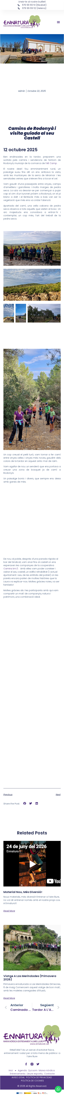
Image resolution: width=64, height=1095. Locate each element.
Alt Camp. (51, 163)
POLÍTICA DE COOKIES (32, 1080)
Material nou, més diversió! (22, 892)
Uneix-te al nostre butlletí (32, 1)
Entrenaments (17, 1073)
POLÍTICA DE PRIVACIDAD (39, 1077)
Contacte (49, 1073)
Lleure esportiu (35, 1073)
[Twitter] (38, 1064)
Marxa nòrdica (47, 1070)
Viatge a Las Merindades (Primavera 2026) (29, 977)
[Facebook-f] (26, 1064)
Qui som (32, 1070)
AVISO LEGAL (18, 1077)
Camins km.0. (11, 568)
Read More (9, 910)
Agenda (22, 1070)
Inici (11, 1070)
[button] (58, 22)
